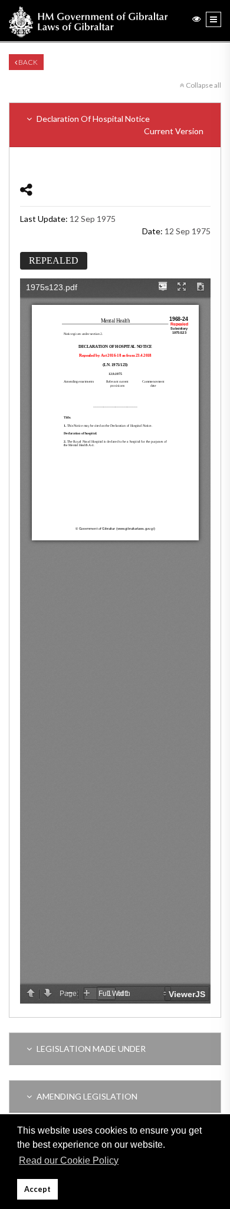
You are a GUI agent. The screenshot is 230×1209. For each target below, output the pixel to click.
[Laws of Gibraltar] (88, 20)
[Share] (26, 189)
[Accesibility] (196, 18)
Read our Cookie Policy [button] (69, 1160)
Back (27, 62)
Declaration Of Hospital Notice (119, 125)
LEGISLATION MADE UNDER (90, 1049)
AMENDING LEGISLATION (86, 1096)
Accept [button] (37, 1189)
